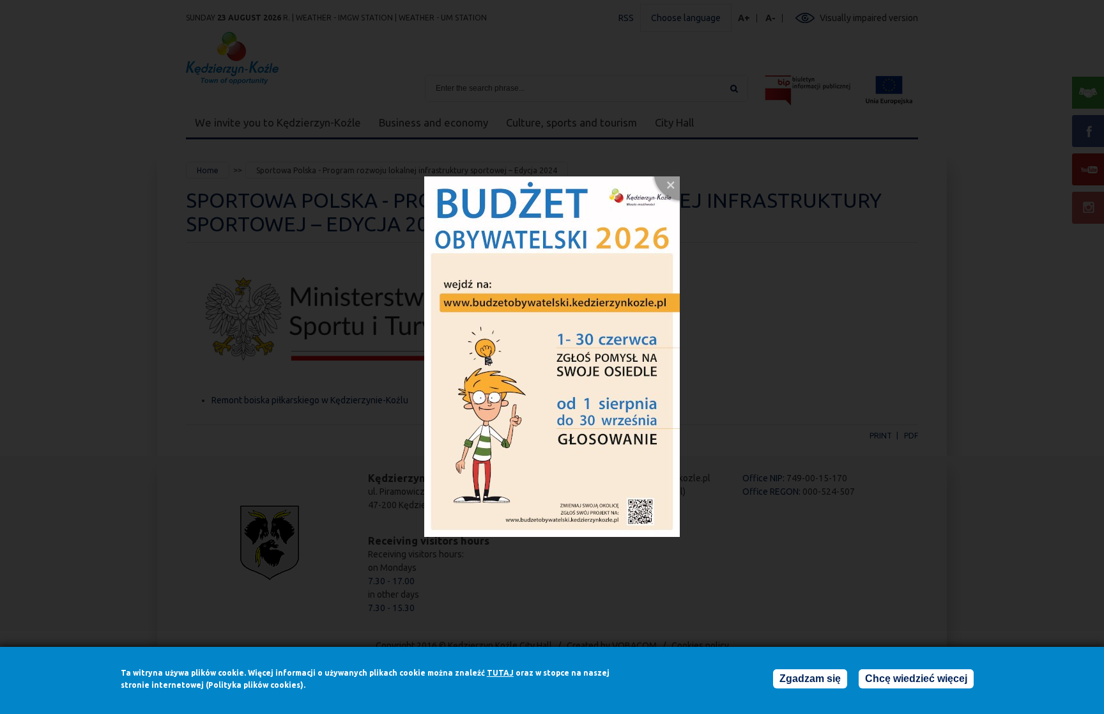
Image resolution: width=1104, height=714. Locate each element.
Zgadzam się (810, 678)
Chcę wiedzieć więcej (916, 678)
